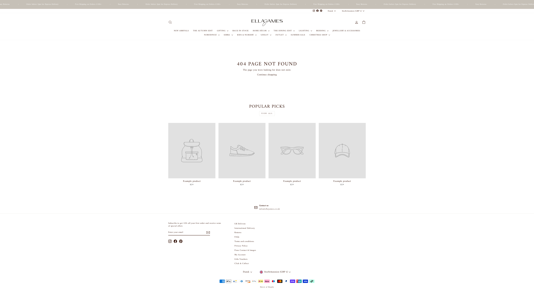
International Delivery (244, 228)
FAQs (236, 237)
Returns (237, 232)
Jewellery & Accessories (346, 30)
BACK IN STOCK (241, 30)
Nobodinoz (211, 35)
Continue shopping (267, 75)
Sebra (227, 35)
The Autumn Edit (203, 30)
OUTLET (280, 35)
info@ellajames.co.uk (269, 209)
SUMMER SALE (298, 35)
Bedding (321, 30)
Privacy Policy (241, 246)
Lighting (304, 30)
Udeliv (265, 35)
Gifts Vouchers (241, 259)
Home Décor (260, 30)
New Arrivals (181, 30)
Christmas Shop (319, 35)
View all (267, 113)
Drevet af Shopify (267, 287)
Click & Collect (241, 263)
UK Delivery (240, 224)
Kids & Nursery (246, 35)
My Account (240, 255)
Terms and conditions (244, 241)
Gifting (221, 30)
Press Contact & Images (245, 250)
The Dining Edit (283, 30)
